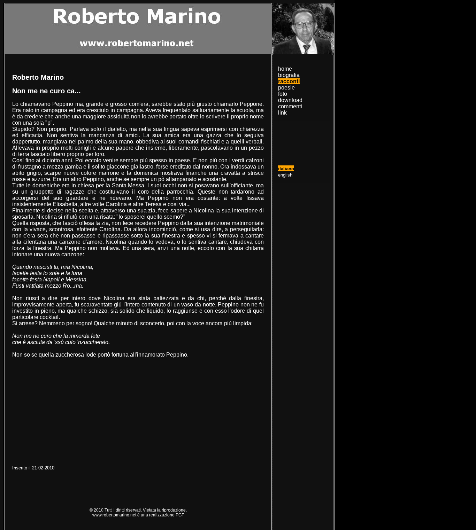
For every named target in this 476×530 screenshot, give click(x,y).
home (285, 69)
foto (282, 94)
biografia (289, 75)
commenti (290, 106)
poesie (286, 88)
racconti (289, 81)
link (282, 113)
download (290, 100)
